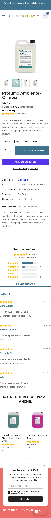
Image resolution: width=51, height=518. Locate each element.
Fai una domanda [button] (25, 284)
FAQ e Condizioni (28, 207)
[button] (8, 114)
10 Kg (26, 141)
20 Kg (35, 141)
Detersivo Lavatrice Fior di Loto (37, 436)
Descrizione (9, 207)
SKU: (4, 185)
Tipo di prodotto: (10, 189)
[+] (10, 149)
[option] (6, 83)
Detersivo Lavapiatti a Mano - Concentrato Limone (12, 438)
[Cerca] (8, 16)
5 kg (17, 141)
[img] (6, 302)
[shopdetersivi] (25, 16)
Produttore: (7, 194)
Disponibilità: (8, 180)
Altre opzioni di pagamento (25, 169)
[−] (10, 151)
